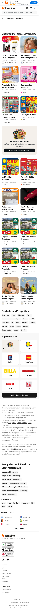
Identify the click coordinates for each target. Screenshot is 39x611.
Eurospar (5, 425)
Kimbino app (16, 449)
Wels (3, 506)
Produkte (5, 582)
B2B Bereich (6, 592)
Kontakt (4, 571)
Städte (4, 579)
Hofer (14, 423)
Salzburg (16, 503)
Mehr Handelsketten (19, 395)
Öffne (34, 3)
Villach (9, 506)
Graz (9, 503)
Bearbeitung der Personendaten (19, 608)
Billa (29, 423)
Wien (3, 503)
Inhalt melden (6, 573)
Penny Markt (22, 423)
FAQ (3, 568)
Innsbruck (25, 503)
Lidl (9, 423)
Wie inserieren (6, 590)
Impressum (5, 576)
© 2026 (19, 600)
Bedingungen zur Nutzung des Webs (19, 605)
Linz (32, 503)
